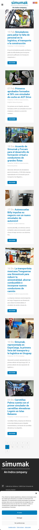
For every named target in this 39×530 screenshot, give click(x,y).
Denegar (19, 518)
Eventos (21, 356)
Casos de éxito (23, 100)
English (9, 102)
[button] (36, 493)
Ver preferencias (19, 523)
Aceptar (19, 512)
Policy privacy (20, 527)
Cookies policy (12, 527)
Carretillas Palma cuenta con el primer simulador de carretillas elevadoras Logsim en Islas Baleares (18, 406)
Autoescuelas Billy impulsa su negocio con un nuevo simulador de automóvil (19, 215)
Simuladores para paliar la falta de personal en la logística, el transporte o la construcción (19, 38)
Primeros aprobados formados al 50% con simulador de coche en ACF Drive (19, 92)
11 (17, 447)
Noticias (21, 46)
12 (22, 447)
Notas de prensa (17, 102)
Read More (12, 62)
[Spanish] (36, 2)
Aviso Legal (28, 527)
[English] (34, 2)
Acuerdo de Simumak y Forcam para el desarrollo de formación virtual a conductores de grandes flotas (18, 153)
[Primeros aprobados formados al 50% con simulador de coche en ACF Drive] (19, 77)
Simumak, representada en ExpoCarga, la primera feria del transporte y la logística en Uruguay (19, 348)
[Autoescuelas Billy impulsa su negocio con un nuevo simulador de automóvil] (19, 198)
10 (12, 447)
